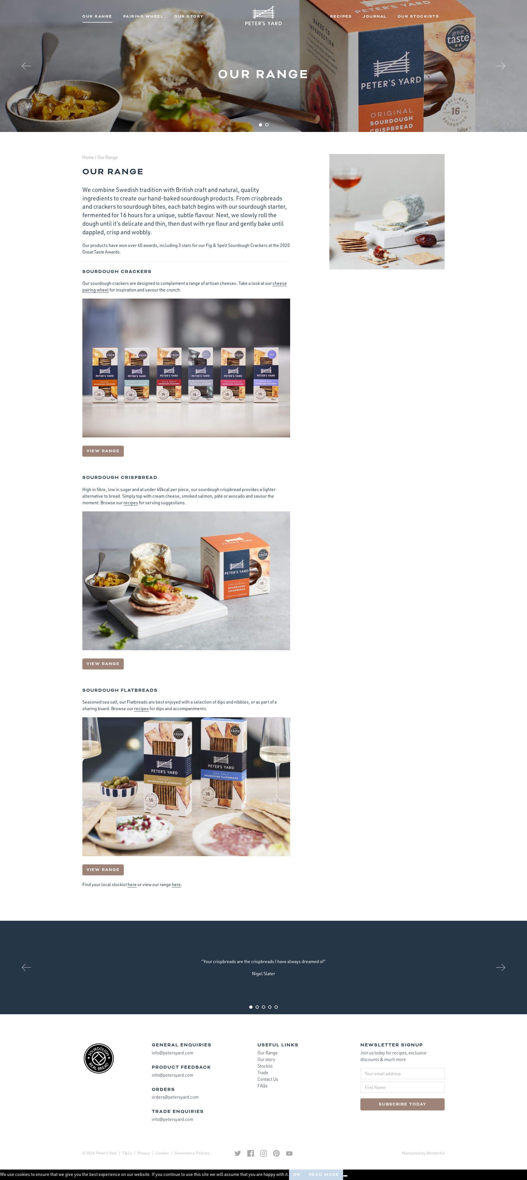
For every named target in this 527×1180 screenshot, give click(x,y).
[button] (26, 66)
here (132, 884)
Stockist (265, 1066)
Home (88, 157)
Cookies (162, 1153)
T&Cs (127, 1153)
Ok (297, 1174)
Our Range (97, 16)
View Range (103, 451)
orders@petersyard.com (175, 1097)
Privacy (144, 1153)
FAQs (262, 1085)
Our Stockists (418, 16)
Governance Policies (192, 1153)
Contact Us (267, 1079)
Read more (324, 1174)
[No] (345, 1176)
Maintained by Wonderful (423, 1153)
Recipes (341, 16)
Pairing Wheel (143, 16)
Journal (375, 16)
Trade (262, 1072)
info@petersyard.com (172, 1052)
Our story (189, 16)
